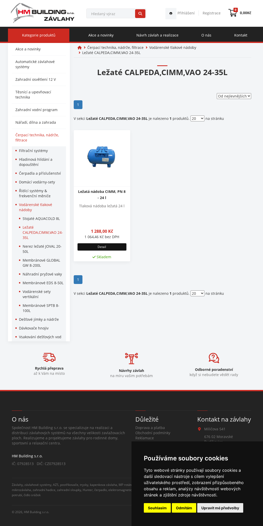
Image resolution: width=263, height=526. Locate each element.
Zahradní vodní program (36, 109)
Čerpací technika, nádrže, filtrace (37, 137)
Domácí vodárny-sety (37, 182)
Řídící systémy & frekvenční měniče (35, 193)
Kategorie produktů (38, 35)
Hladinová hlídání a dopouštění (35, 162)
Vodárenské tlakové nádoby (35, 207)
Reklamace (144, 437)
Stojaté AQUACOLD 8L (41, 218)
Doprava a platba (150, 427)
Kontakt (240, 35)
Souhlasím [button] (157, 508)
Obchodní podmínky (152, 432)
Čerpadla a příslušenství (40, 173)
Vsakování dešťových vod (40, 336)
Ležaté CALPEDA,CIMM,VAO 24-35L (43, 232)
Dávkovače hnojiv (34, 328)
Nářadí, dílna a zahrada (35, 122)
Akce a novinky (101, 35)
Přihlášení (185, 13)
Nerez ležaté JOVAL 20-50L (42, 249)
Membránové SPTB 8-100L (41, 308)
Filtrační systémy (33, 150)
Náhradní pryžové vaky (42, 274)
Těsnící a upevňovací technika (33, 95)
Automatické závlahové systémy (35, 64)
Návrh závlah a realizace (157, 35)
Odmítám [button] (184, 508)
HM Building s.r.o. (36, 512)
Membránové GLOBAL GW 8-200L (41, 263)
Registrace (212, 13)
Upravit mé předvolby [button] (220, 508)
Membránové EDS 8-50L (43, 282)
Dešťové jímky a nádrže (39, 319)
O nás (206, 35)
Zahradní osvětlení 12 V (35, 79)
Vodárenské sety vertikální (37, 294)
